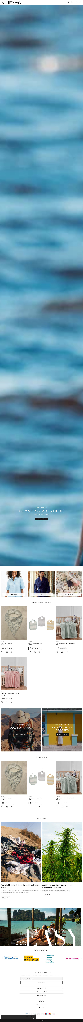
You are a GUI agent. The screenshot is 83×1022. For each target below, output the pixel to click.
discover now (41, 519)
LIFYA (13, 2)
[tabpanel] (41, 513)
